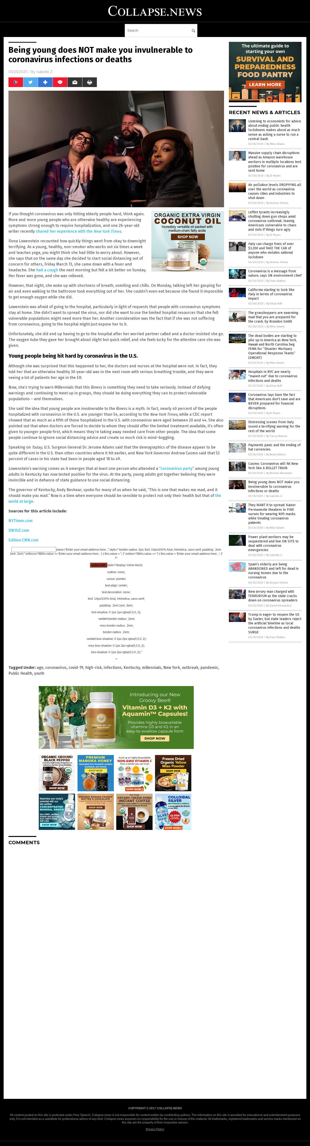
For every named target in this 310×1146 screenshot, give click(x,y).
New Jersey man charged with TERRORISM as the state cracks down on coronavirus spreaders (272, 596)
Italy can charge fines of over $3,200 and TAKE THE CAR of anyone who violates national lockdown (271, 250)
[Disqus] (116, 909)
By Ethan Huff (274, 303)
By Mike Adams (275, 144)
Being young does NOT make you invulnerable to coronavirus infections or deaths (273, 486)
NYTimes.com (20, 520)
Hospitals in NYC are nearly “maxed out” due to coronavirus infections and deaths (272, 376)
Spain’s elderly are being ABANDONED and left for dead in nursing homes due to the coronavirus (273, 571)
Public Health (20, 673)
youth (39, 673)
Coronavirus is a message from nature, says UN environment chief (275, 273)
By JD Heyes (273, 175)
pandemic (209, 667)
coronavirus (56, 667)
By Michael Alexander (279, 473)
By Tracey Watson (276, 436)
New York (171, 667)
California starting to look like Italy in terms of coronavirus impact (271, 294)
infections (113, 667)
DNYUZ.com (18, 530)
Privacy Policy (155, 1129)
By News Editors (276, 454)
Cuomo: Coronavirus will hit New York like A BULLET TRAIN (273, 466)
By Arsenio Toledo (277, 203)
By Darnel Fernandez (278, 605)
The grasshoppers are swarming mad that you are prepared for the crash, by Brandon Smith (273, 317)
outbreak (190, 667)
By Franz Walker (276, 280)
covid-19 (76, 667)
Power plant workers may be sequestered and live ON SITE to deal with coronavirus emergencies (273, 543)
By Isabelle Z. (274, 496)
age (40, 667)
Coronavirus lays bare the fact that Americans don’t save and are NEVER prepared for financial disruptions (274, 401)
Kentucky (132, 667)
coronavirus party (177, 468)
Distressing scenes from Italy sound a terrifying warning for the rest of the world (274, 426)
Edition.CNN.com (23, 540)
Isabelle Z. (44, 72)
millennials (151, 667)
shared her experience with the (78, 231)
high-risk (93, 667)
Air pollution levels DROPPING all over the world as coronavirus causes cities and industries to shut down (274, 191)
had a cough (47, 270)
